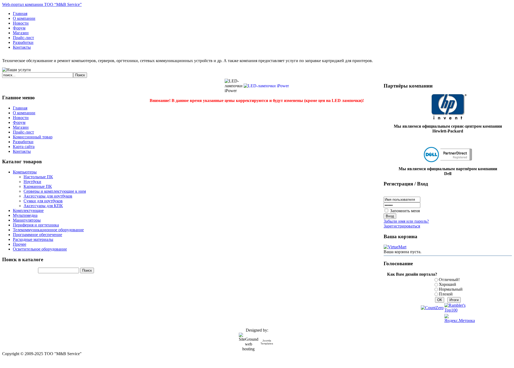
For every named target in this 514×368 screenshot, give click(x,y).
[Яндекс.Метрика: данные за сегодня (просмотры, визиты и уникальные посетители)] (459, 318)
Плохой (446, 294)
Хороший (447, 284)
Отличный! (449, 279)
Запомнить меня (405, 210)
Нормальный (451, 289)
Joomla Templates (266, 342)
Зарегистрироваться (402, 226)
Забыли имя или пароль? (406, 221)
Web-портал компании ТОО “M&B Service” (42, 4)
